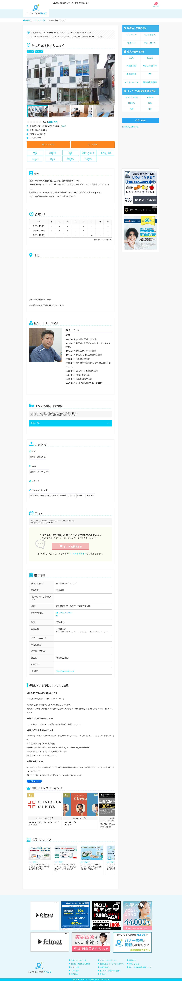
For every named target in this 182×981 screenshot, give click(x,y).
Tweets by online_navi (130, 127)
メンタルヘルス (131, 82)
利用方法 (131, 103)
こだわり (35, 159)
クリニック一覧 (39, 20)
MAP (63, 126)
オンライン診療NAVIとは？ (110, 971)
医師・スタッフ (88, 153)
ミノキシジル (150, 35)
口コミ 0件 (52, 122)
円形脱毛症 (131, 66)
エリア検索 (75, 967)
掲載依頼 (132, 960)
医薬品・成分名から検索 (80, 964)
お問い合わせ (34, 781)
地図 (70, 153)
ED (149, 74)
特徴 (35, 153)
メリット (149, 97)
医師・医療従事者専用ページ (140, 967)
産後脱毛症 (131, 74)
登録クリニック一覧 (78, 960)
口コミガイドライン (77, 554)
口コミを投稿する (73, 546)
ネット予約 (50, 144)
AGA (131, 58)
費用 (131, 109)
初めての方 (156, 6)
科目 (150, 109)
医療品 (137, 28)
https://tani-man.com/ (65, 671)
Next (112, 79)
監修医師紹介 (105, 967)
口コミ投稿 (75, 971)
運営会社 (103, 974)
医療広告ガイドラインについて (112, 964)
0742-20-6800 (66, 613)
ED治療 (30, 52)
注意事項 (88, 159)
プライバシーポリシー (108, 960)
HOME (27, 20)
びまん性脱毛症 (150, 66)
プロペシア (131, 35)
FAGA (150, 58)
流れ (150, 103)
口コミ (52, 159)
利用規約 (74, 974)
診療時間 (52, 153)
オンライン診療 (141, 91)
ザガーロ (131, 43)
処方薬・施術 (106, 153)
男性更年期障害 (150, 82)
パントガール (150, 43)
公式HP (94, 144)
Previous (27, 79)
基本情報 (70, 159)
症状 (136, 51)
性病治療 (39, 52)
